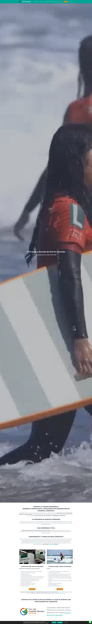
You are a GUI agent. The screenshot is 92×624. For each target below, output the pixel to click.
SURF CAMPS (37, 541)
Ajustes (66, 622)
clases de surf (51, 544)
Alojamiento (47, 1)
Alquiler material (54, 1)
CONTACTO (70, 1)
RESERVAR (66, 1)
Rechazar (60, 622)
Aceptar (54, 622)
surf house (34, 542)
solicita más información (60, 593)
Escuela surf (41, 1)
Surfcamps (36, 1)
